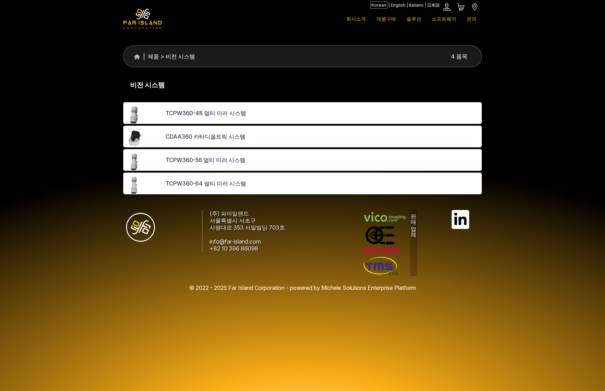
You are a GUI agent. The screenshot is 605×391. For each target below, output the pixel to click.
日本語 (433, 5)
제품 (152, 56)
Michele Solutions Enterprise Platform (368, 287)
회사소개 (356, 18)
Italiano (416, 5)
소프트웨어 (444, 18)
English (398, 5)
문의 (472, 18)
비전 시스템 (180, 56)
